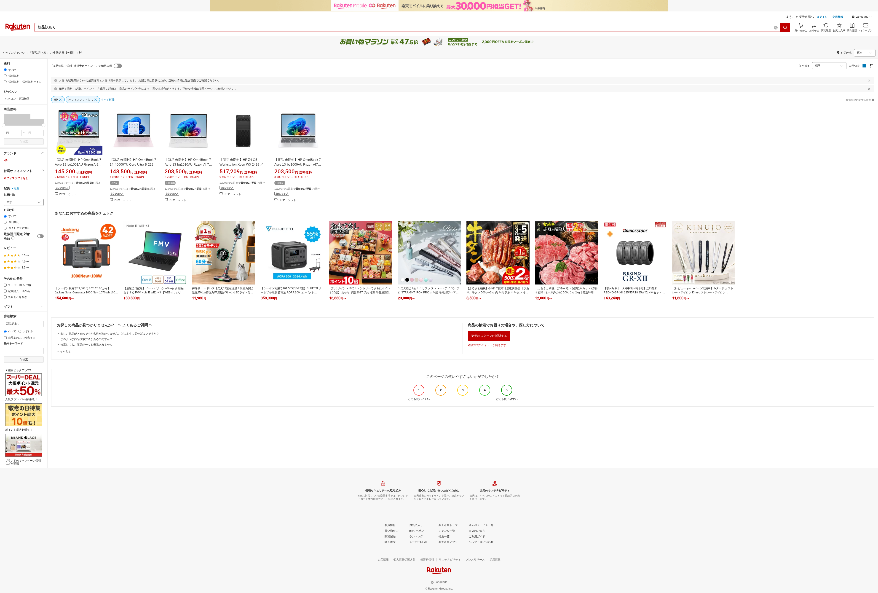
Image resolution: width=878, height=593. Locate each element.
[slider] (3, 125)
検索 (25, 141)
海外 (16, 188)
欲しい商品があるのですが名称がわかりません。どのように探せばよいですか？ (109, 333)
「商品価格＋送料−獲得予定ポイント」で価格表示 (81, 65)
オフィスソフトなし (16, 178)
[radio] (5, 69)
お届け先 (9, 194)
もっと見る (64, 351)
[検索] (785, 27)
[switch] (40, 236)
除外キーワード (13, 343)
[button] (862, 17)
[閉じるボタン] (869, 80)
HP (6, 160)
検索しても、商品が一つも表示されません (86, 344)
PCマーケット (68, 194)
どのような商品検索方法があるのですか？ (86, 339)
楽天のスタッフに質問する (489, 336)
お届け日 (9, 210)
